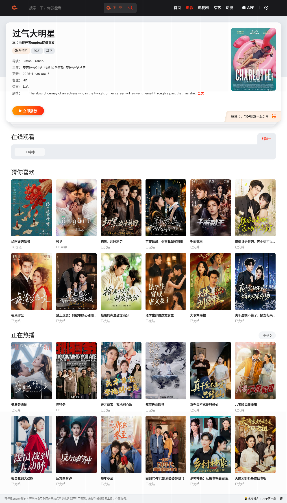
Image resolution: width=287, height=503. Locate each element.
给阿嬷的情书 (20, 241)
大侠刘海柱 (198, 315)
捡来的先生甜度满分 (115, 315)
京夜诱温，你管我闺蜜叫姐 (164, 241)
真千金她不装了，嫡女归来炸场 (255, 315)
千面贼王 (196, 241)
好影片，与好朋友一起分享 (250, 116)
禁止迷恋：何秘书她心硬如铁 (76, 315)
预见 (59, 241)
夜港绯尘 (17, 315)
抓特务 (60, 404)
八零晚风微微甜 (246, 404)
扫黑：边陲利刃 (112, 241)
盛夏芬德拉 (19, 404)
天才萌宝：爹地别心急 (116, 404)
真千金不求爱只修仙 (204, 404)
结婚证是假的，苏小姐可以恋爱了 (255, 241)
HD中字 (29, 152)
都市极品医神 (155, 404)
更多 (266, 335)
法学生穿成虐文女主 (160, 315)
